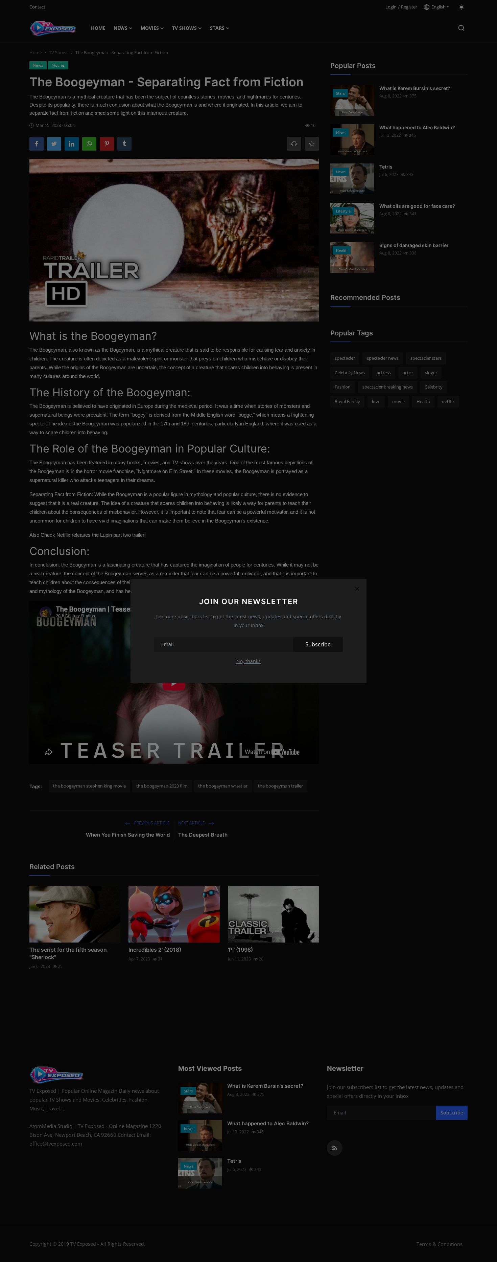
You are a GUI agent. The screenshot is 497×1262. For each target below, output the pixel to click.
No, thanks (248, 661)
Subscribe (318, 644)
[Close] (357, 588)
